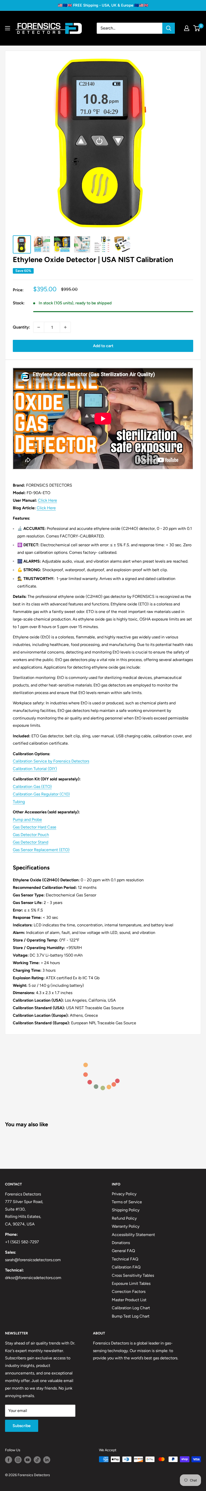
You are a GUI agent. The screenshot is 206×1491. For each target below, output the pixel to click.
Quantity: (21, 327)
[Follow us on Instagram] (18, 1459)
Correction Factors (128, 1291)
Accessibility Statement (133, 1234)
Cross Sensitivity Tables (133, 1275)
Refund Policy (124, 1218)
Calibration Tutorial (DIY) (35, 768)
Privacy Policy (124, 1193)
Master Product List (129, 1299)
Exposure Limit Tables (131, 1283)
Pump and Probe (27, 819)
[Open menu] (7, 28)
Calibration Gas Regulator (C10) (41, 794)
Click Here (47, 500)
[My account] (186, 28)
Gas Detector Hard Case (34, 827)
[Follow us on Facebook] (8, 1459)
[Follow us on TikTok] (37, 1459)
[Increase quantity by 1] (65, 327)
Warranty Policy (125, 1226)
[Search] (168, 28)
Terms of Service (127, 1201)
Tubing (19, 801)
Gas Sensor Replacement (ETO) (41, 849)
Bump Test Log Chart (130, 1316)
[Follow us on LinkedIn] (46, 1459)
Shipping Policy (125, 1210)
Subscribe (22, 1425)
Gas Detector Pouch (31, 834)
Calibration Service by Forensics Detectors (51, 761)
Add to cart (103, 345)
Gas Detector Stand (30, 842)
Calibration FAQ (126, 1267)
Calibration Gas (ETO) (32, 786)
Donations (121, 1242)
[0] (197, 28)
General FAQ (123, 1250)
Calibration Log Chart (131, 1307)
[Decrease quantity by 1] (38, 327)
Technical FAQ (125, 1259)
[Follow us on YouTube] (27, 1459)
